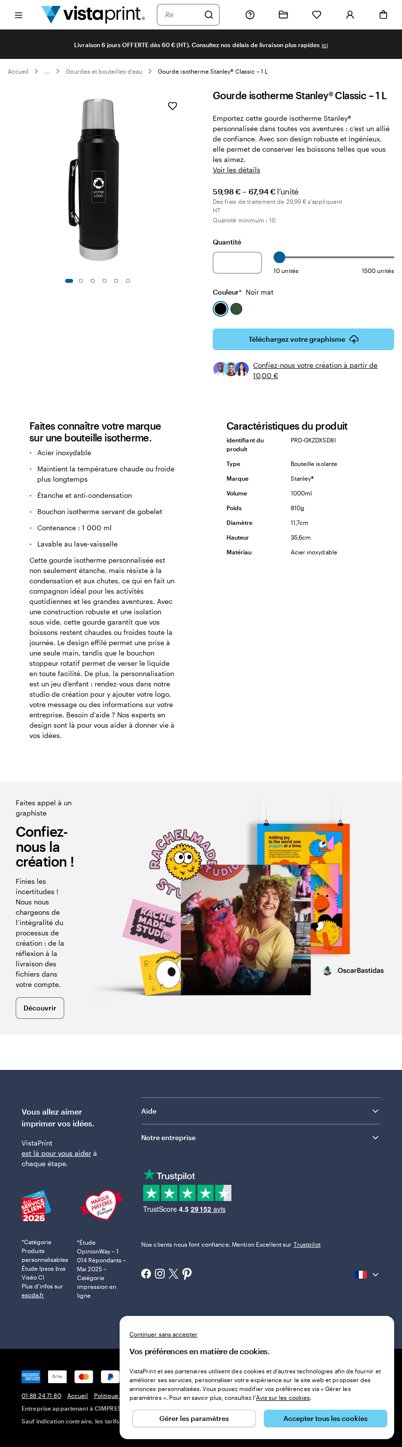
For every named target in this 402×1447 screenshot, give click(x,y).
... (47, 71)
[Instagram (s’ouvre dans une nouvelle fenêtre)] (160, 1274)
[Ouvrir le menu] (18, 14)
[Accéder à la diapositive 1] (69, 281)
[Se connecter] (350, 15)
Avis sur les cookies (283, 1397)
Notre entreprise (168, 1137)
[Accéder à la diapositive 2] (81, 281)
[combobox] (182, 15)
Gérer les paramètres (194, 1418)
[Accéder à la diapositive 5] (116, 281)
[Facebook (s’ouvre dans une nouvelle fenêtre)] (146, 1274)
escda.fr (33, 1294)
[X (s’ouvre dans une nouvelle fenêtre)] (173, 1275)
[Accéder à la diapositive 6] (128, 281)
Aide (148, 1111)
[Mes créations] (283, 15)
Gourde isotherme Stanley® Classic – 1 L (213, 71)
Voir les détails (236, 169)
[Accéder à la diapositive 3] (93, 281)
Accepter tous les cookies (325, 1418)
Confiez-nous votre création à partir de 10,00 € (315, 370)
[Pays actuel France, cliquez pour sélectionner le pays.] (367, 1275)
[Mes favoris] (316, 15)
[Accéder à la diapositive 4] (104, 281)
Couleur (243, 292)
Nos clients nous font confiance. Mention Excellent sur (231, 1244)
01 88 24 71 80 (41, 1395)
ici (325, 44)
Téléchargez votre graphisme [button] (297, 339)
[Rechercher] (209, 15)
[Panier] (383, 15)
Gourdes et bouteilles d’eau (104, 71)
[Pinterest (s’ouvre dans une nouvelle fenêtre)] (187, 1274)
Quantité (227, 242)
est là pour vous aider (56, 1153)
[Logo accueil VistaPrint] (93, 14)
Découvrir (40, 1008)
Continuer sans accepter (163, 1334)
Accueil (18, 71)
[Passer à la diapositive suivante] (184, 180)
